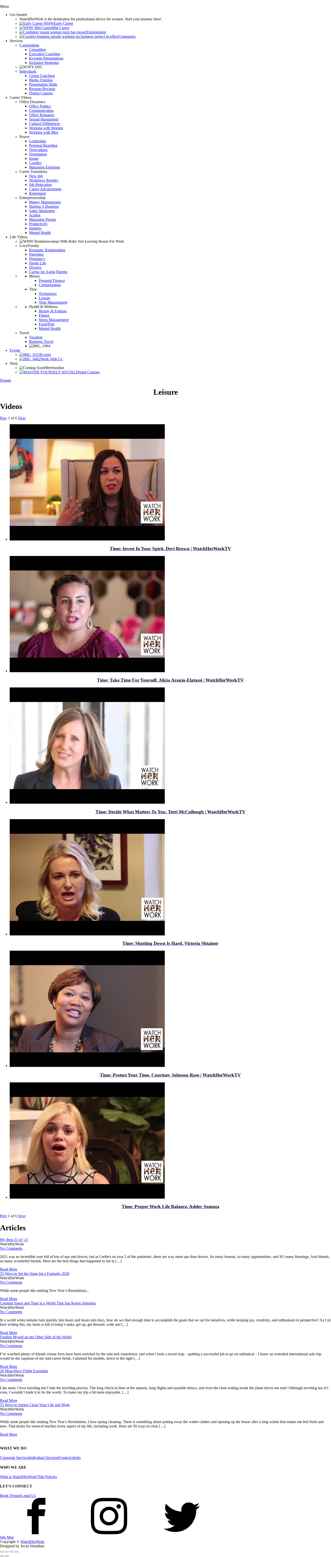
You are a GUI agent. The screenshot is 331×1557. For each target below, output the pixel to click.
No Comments (11, 1248)
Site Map (7, 1537)
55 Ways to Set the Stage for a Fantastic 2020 (34, 1274)
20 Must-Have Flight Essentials (24, 1371)
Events (63, 1458)
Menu (4, 6)
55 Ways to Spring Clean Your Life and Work (35, 1405)
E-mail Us (28, 1496)
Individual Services (43, 1458)
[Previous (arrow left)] (2, 1556)
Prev (3, 418)
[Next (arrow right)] (7, 1556)
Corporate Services (14, 1458)
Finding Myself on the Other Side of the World (35, 1337)
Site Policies (47, 1477)
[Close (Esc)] (2, 1551)
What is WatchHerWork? (19, 1477)
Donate (5, 380)
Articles (75, 1458)
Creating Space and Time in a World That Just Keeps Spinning (48, 1303)
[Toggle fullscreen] (12, 1551)
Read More (8, 1269)
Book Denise (10, 1496)
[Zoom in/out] (16, 1551)
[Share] (7, 1551)
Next (21, 418)
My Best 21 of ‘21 (14, 1240)
